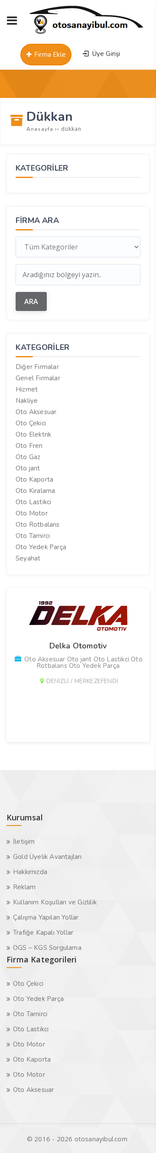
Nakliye (27, 400)
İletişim (24, 841)
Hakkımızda (30, 872)
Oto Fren (29, 445)
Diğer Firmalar (37, 367)
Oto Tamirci (33, 535)
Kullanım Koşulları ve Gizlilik (55, 902)
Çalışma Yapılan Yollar (45, 917)
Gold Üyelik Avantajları (47, 856)
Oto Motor (32, 513)
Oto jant (28, 468)
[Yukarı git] (136, 1133)
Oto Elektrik (33, 434)
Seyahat (28, 558)
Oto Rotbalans (38, 524)
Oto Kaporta (34, 479)
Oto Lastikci (33, 502)
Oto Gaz (28, 457)
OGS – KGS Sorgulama (47, 947)
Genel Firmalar (38, 378)
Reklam (24, 887)
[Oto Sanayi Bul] (87, 33)
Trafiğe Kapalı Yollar (43, 932)
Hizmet (27, 389)
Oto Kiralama (35, 490)
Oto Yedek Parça (41, 547)
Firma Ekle (49, 54)
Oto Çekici (31, 423)
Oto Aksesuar (36, 412)
